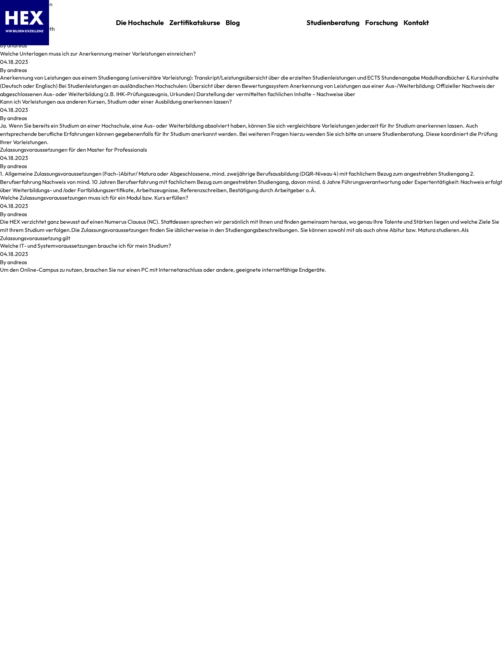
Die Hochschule (140, 22)
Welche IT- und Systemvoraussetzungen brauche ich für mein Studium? (85, 245)
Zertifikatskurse (194, 22)
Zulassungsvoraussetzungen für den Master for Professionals (73, 149)
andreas (17, 45)
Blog (233, 22)
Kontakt (416, 22)
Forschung (381, 22)
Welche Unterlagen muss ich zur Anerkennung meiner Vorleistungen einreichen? (98, 53)
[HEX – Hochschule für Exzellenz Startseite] (24, 18)
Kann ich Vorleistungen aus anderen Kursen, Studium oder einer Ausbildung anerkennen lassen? (116, 101)
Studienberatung (333, 22)
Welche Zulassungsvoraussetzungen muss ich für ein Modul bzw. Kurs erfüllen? (94, 197)
